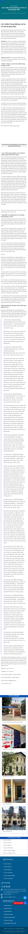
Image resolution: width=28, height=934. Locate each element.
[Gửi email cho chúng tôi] (7, 887)
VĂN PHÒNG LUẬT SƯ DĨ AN (8, 776)
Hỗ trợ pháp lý (10, 671)
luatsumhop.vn (10, 668)
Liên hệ (22, 931)
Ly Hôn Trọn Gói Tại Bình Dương (9, 749)
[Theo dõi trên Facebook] (2, 887)
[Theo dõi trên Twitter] (4, 887)
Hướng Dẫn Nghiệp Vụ (10, 931)
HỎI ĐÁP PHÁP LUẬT (20, 930)
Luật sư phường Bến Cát (7, 831)
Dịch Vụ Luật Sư (12, 930)
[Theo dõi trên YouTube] (9, 887)
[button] (2, 1)
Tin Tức (17, 931)
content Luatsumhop (21, 13)
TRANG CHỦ (4, 930)
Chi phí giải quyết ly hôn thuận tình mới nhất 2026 (13, 722)
